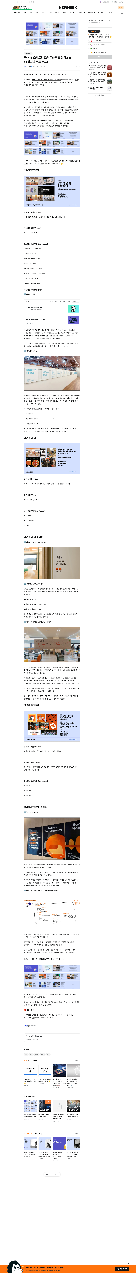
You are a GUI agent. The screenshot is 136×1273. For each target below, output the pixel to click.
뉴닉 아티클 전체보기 (100, 95)
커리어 (57, 13)
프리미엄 (16, 13)
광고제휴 (109, 13)
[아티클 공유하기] (76, 66)
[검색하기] (115, 7)
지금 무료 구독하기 (122, 1269)
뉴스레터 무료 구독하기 (23, 2)
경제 (31, 13)
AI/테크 (49, 13)
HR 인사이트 (28, 53)
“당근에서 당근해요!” (37, 678)
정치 (25, 13)
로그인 (120, 7)
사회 (42, 13)
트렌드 (64, 13)
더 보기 (76, 1061)
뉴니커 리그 (91, 13)
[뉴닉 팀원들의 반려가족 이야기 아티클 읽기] (22, 7)
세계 (37, 13)
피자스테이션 (81, 13)
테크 (48, 1054)
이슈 (71, 13)
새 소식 (32, 2)
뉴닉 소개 (14, 2)
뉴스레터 (100, 13)
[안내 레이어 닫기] (128, 1263)
